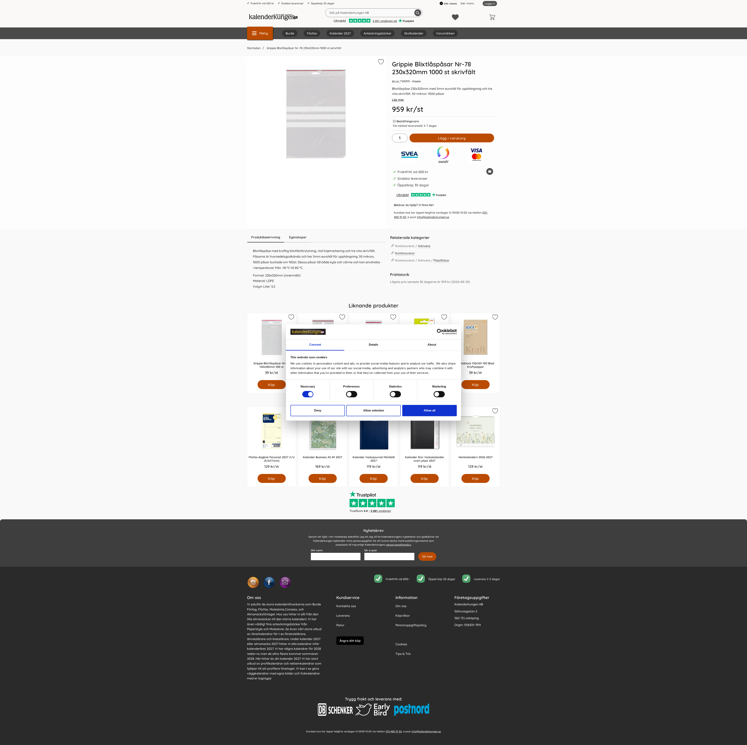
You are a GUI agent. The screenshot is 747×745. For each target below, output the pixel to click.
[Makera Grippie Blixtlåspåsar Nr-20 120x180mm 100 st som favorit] (291, 317)
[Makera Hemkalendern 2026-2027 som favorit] (495, 411)
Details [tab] (373, 344)
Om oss (401, 606)
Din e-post (370, 550)
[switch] (351, 394)
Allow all (429, 410)
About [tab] (432, 344)
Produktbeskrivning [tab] (265, 237)
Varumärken (445, 33)
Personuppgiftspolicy (410, 625)
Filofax (312, 33)
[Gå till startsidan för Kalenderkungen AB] (273, 17)
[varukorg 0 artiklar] (493, 17)
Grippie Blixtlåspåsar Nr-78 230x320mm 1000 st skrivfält (303, 48)
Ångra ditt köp (350, 640)
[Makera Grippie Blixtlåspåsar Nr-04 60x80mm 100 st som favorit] (342, 317)
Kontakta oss (346, 606)
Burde (290, 33)
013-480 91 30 (394, 731)
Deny (317, 410)
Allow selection (373, 410)
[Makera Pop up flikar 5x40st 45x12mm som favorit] (444, 317)
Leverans (343, 615)
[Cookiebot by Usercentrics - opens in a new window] (440, 332)
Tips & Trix (403, 654)
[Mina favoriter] (455, 17)
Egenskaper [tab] (298, 237)
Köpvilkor (402, 615)
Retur (340, 625)
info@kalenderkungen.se (433, 217)
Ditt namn (317, 550)
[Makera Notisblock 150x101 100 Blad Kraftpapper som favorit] (495, 317)
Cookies (401, 644)
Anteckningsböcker (377, 33)
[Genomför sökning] (417, 12)
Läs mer (398, 100)
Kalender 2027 (340, 33)
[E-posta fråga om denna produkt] (489, 171)
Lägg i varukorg (452, 138)
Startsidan (253, 48)
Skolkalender (413, 33)
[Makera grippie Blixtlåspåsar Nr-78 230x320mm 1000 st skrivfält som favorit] (380, 62)
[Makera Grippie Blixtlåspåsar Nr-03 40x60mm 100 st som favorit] (393, 317)
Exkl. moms (467, 3)
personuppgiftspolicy (398, 544)
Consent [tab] (315, 344)
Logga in (490, 3)
